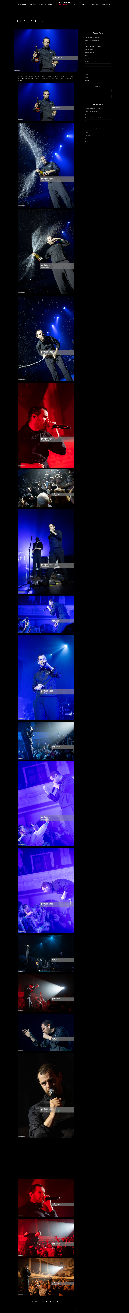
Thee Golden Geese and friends (93, 46)
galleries (33, 4)
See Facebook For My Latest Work (93, 37)
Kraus (86, 65)
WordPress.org (89, 141)
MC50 (86, 77)
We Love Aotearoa (89, 49)
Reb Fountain (88, 71)
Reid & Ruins (88, 58)
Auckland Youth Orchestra (91, 68)
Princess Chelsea (89, 52)
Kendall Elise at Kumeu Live (92, 40)
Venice (86, 43)
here (21, 80)
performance (22, 4)
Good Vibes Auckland (90, 61)
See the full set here (27, 78)
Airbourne (87, 80)
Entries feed (88, 135)
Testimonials (94, 4)
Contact (84, 4)
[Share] (32, 1302)
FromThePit (106, 4)
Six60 (86, 74)
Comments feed (89, 138)
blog (41, 4)
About (76, 4)
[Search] (109, 90)
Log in (86, 132)
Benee (86, 55)
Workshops (49, 4)
